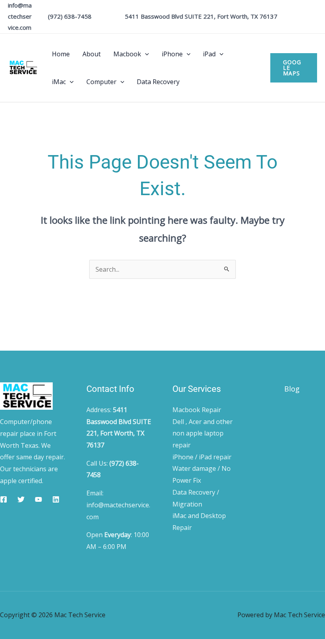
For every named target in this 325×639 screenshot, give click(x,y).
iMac (59, 81)
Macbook (127, 54)
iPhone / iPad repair (201, 457)
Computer (101, 81)
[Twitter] (21, 499)
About (91, 54)
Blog (292, 388)
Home (61, 54)
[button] (145, 54)
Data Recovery (158, 81)
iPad (209, 54)
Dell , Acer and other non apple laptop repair (202, 433)
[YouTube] (38, 499)
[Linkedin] (55, 499)
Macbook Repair (196, 409)
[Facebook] (3, 499)
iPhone (172, 54)
